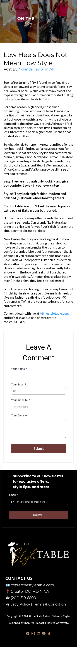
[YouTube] (43, 633)
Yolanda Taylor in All (36, 69)
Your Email (18, 384)
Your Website (20, 399)
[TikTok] (49, 633)
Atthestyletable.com (54, 313)
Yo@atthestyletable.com (32, 585)
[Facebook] (27, 633)
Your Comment (21, 415)
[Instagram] (33, 633)
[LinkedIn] (38, 633)
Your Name (19, 368)
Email (13, 494)
